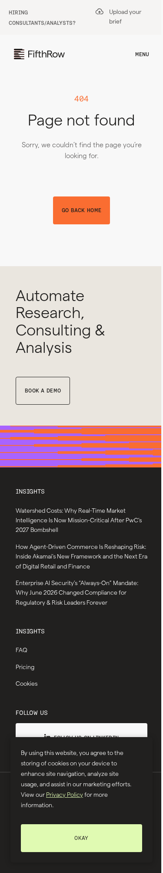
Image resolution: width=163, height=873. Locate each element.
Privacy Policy (64, 794)
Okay (81, 838)
